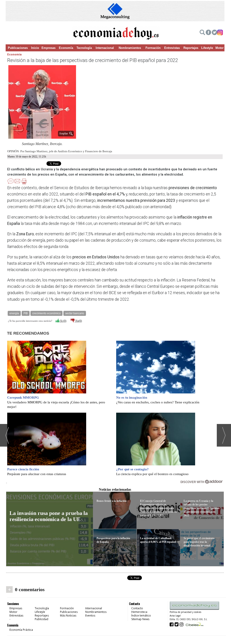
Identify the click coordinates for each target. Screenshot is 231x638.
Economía (66, 48)
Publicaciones (18, 48)
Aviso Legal (175, 615)
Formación (153, 48)
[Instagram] (220, 33)
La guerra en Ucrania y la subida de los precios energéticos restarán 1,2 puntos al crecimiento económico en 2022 (201, 508)
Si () (63, 320)
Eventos (90, 615)
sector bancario (74, 313)
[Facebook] (208, 33)
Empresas (48, 48)
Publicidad (41, 619)
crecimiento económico (46, 313)
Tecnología (84, 48)
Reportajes (190, 48)
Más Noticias (68, 615)
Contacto (137, 608)
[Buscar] (202, 33)
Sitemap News (140, 619)
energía (14, 313)
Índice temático (141, 615)
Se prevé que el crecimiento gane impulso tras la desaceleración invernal (199, 542)
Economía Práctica (21, 630)
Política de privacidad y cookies (185, 612)
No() (78, 320)
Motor (219, 48)
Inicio (35, 48)
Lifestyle (207, 48)
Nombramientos (130, 48)
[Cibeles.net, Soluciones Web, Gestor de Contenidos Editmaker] (194, 624)
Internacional (105, 48)
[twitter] (214, 33)
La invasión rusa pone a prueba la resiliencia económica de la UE (48, 516)
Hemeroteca (139, 612)
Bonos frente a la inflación (112, 500)
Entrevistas (172, 48)
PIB (25, 313)
